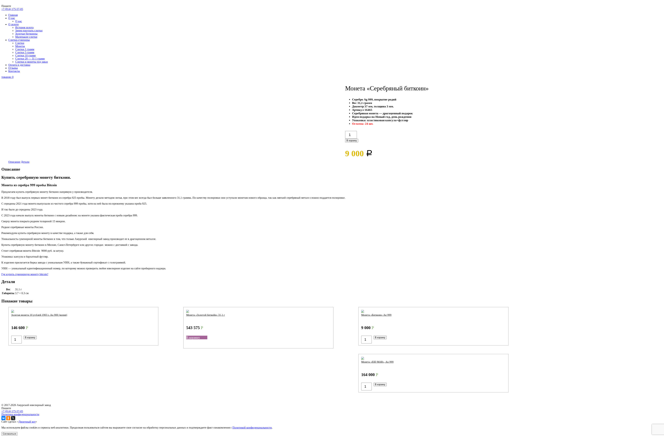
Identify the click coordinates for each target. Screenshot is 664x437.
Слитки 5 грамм (24, 52)
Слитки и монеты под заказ (31, 61)
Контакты (14, 71)
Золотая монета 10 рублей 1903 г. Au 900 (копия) (39, 315)
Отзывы (13, 68)
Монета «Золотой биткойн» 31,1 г (205, 315)
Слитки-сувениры (19, 39)
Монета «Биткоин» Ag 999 (376, 315)
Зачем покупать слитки (29, 30)
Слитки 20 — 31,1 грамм (30, 58)
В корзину (352, 140)
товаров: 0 (7, 77)
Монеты (20, 46)
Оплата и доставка (19, 64)
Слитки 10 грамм (25, 55)
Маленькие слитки (26, 36)
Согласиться (9, 433)
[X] (13, 418)
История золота (24, 27)
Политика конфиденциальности (20, 414)
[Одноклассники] (8, 418)
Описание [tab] (14, 161)
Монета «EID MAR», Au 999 (377, 361)
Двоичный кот (27, 421)
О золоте (13, 24)
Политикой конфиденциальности (252, 427)
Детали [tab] (25, 161)
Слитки (19, 43)
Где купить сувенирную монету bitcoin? (24, 274)
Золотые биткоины (26, 33)
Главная (13, 15)
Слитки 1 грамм (24, 49)
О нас (11, 18)
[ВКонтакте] (3, 418)
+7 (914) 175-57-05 (12, 9)
